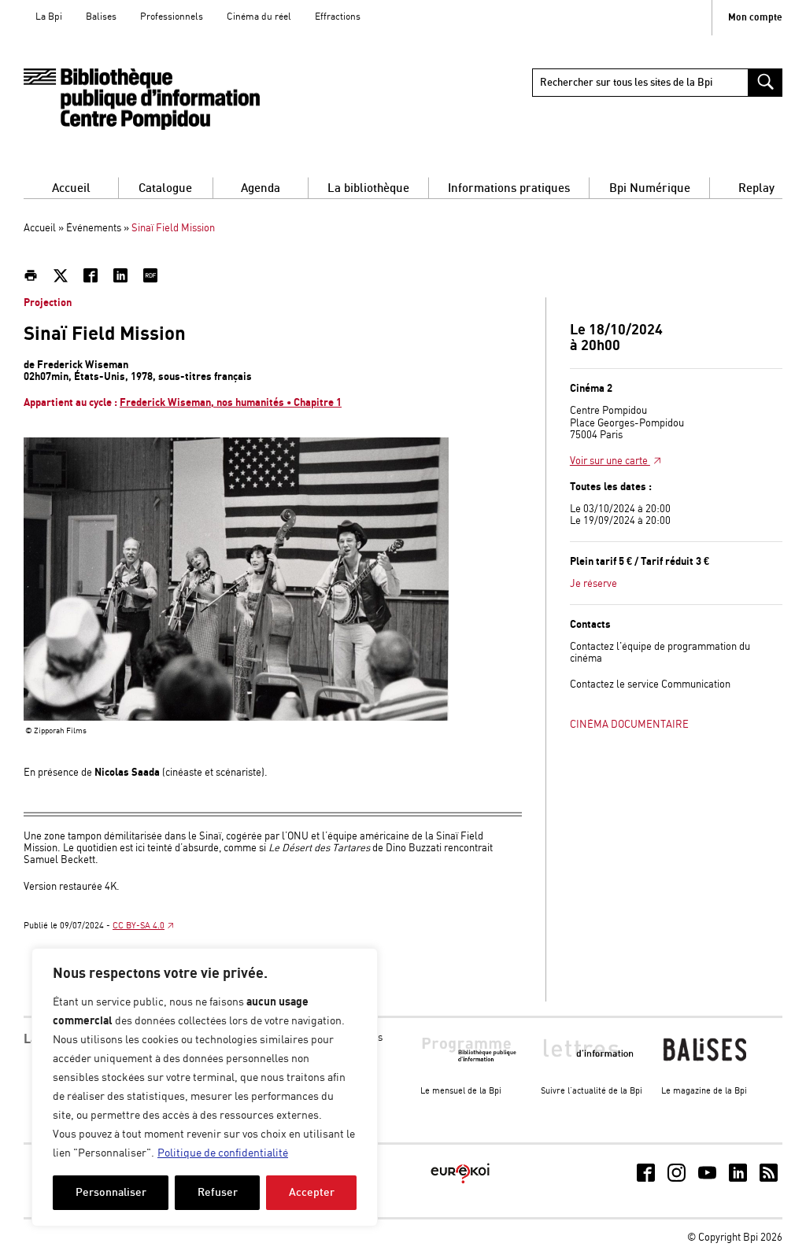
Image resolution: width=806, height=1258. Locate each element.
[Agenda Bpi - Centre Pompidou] (142, 99)
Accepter (312, 1192)
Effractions (337, 17)
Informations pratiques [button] (509, 188)
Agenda (260, 188)
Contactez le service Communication (650, 685)
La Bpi (48, 17)
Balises (101, 17)
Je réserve (593, 584)
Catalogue (165, 188)
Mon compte (755, 18)
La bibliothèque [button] (368, 188)
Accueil (71, 188)
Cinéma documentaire (629, 725)
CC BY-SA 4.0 (139, 926)
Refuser (218, 1192)
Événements (93, 228)
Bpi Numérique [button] (649, 188)
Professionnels (171, 17)
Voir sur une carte (610, 461)
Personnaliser (111, 1192)
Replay (756, 188)
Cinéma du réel (259, 17)
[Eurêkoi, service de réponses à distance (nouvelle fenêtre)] (460, 1184)
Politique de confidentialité (222, 1153)
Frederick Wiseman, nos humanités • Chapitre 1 (231, 402)
